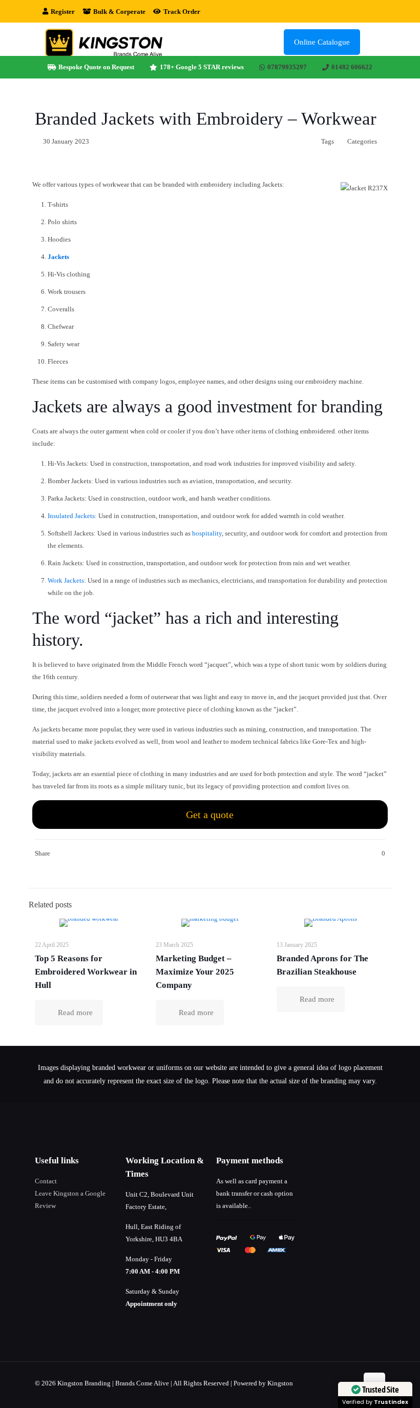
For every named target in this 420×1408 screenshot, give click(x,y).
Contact (46, 1181)
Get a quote (210, 814)
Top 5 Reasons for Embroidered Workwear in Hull (86, 972)
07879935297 (287, 67)
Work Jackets (66, 580)
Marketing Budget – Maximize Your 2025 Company (195, 972)
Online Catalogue (322, 42)
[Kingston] (103, 42)
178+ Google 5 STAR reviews (202, 67)
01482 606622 (351, 67)
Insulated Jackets (71, 516)
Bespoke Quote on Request (96, 67)
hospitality (207, 533)
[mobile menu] (371, 42)
